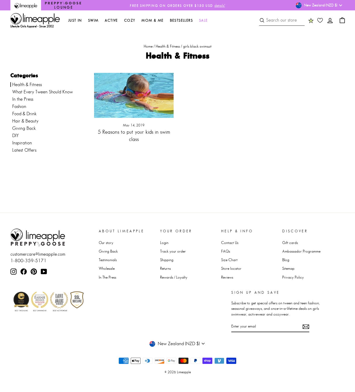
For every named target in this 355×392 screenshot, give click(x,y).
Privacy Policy (293, 277)
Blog (285, 260)
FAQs (225, 251)
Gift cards (290, 242)
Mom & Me (152, 20)
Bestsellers (181, 20)
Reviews (227, 277)
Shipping (166, 260)
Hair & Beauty (25, 121)
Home (148, 46)
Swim (93, 20)
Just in (75, 20)
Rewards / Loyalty (173, 277)
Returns (165, 268)
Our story (106, 242)
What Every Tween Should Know (42, 91)
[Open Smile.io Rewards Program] (310, 20)
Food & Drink (24, 113)
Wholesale (107, 268)
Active (111, 20)
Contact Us (229, 242)
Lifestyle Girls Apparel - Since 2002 (32, 26)
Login (164, 242)
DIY (15, 135)
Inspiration (22, 142)
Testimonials (108, 260)
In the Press (22, 99)
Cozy (129, 20)
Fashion (19, 106)
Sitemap (288, 268)
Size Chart (229, 260)
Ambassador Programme (301, 251)
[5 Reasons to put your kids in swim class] (134, 95)
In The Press (107, 277)
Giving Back (24, 128)
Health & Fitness (168, 46)
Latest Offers (24, 150)
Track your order (173, 251)
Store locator (231, 268)
